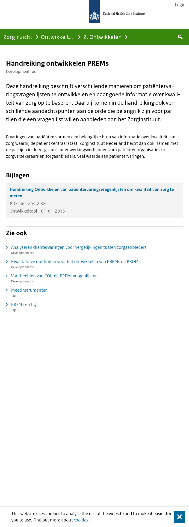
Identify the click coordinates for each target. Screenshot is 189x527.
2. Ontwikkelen (102, 36)
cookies (81, 520)
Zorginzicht (17, 36)
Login (180, 5)
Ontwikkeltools (60, 36)
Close (177, 516)
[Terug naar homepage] (94, 11)
